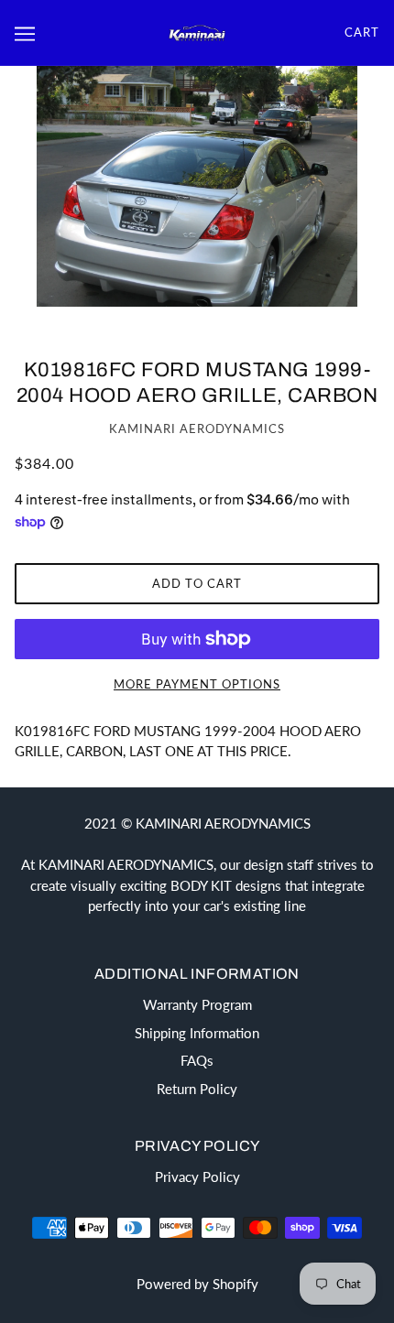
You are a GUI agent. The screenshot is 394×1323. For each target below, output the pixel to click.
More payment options (197, 684)
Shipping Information (197, 1033)
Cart (362, 32)
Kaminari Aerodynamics (197, 428)
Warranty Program (197, 1004)
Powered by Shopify (197, 1283)
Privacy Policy (197, 1176)
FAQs (197, 1060)
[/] (197, 32)
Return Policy (197, 1088)
